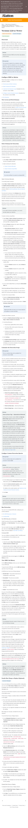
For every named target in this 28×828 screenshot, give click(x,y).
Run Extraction (6, 97)
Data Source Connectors (10, 24)
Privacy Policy (22, 805)
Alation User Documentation (15, 20)
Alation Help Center (5, 6)
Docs (3, 24)
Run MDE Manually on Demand (9, 514)
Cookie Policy (15, 805)
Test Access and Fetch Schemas (10, 84)
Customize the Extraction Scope (9, 88)
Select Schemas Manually (10, 166)
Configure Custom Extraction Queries (10, 93)
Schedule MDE (6, 516)
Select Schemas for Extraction (9, 86)
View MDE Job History (18, 530)
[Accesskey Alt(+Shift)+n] (25, 800)
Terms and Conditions (6, 805)
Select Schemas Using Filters (11, 168)
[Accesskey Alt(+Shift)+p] (25, 800)
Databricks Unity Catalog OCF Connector (10, 25)
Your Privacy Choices (14, 807)
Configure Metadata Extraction (8, 26)
